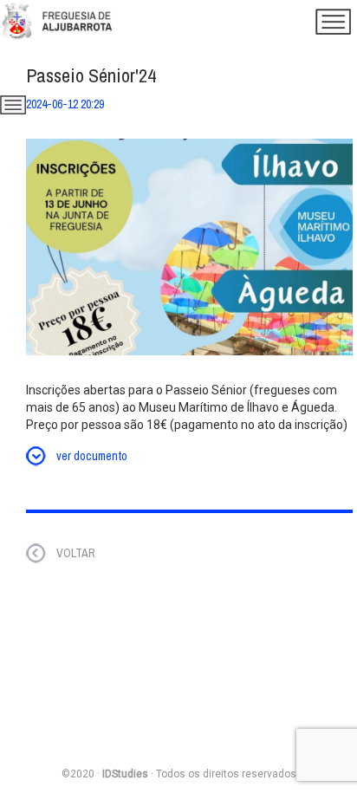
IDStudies (125, 774)
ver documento (91, 456)
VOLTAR (75, 553)
